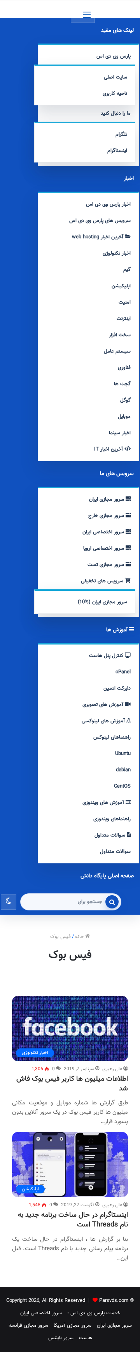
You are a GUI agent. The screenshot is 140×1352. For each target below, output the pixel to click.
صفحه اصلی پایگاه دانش (107, 876)
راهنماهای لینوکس (112, 737)
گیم (127, 270)
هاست (85, 1338)
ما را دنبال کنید (116, 113)
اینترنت (124, 319)
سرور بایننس (61, 1338)
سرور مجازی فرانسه (28, 1325)
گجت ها (122, 384)
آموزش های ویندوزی (104, 803)
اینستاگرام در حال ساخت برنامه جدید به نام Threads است (73, 1220)
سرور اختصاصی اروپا (104, 548)
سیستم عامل (117, 351)
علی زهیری (112, 1069)
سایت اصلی (115, 77)
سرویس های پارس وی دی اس (100, 221)
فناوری (124, 368)
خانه (80, 937)
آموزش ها (117, 630)
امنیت (125, 302)
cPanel (123, 672)
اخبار (129, 179)
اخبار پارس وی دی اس (108, 204)
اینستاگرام (117, 151)
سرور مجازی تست (107, 565)
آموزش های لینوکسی (104, 721)
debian (123, 770)
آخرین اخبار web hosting (98, 237)
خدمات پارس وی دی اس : (93, 1313)
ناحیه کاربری (115, 94)
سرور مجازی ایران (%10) (102, 602)
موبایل (124, 417)
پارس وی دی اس (113, 56)
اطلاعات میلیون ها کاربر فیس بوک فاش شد (72, 1084)
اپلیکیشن (121, 286)
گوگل (125, 400)
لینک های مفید (117, 30)
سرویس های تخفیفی (103, 581)
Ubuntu (123, 754)
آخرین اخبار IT (109, 449)
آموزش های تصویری (103, 705)
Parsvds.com (113, 1301)
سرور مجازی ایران (107, 499)
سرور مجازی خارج (107, 516)
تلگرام (121, 134)
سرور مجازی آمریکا (72, 1325)
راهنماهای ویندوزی (112, 819)
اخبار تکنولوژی (117, 253)
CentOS (122, 786)
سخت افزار (120, 335)
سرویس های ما (117, 474)
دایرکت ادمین (117, 688)
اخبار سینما (120, 433)
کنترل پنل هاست (107, 656)
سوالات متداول (110, 835)
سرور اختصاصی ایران (104, 532)
